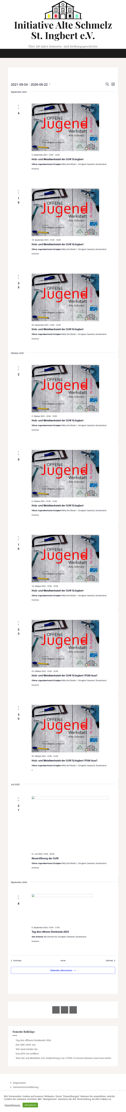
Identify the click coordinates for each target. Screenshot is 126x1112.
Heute (63, 960)
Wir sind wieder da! (27, 1049)
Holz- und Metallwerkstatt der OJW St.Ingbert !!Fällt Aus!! (64, 675)
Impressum (19, 1082)
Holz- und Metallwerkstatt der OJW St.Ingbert (57, 159)
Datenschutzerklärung (26, 1087)
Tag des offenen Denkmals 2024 (50, 931)
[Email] (56, 1010)
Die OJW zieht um (26, 1044)
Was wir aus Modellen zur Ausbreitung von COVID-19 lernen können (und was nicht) (63, 1057)
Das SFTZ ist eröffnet (27, 1053)
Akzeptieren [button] (30, 1105)
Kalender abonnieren (61, 970)
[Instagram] (73, 1010)
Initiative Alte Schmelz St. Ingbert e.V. (63, 29)
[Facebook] (64, 1010)
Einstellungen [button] (12, 1105)
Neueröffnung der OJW (45, 858)
